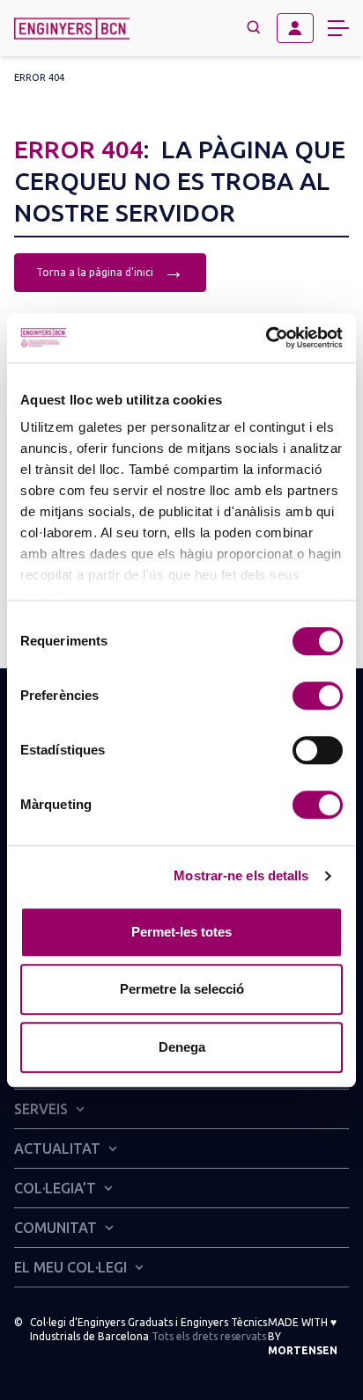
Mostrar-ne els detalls (241, 875)
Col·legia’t (55, 1188)
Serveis (41, 1109)
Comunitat (55, 1228)
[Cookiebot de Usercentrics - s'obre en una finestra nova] (266, 337)
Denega (182, 1046)
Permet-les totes (181, 931)
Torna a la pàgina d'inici (110, 270)
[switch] (318, 696)
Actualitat (57, 1148)
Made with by (302, 1336)
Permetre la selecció (182, 988)
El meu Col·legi (70, 1267)
